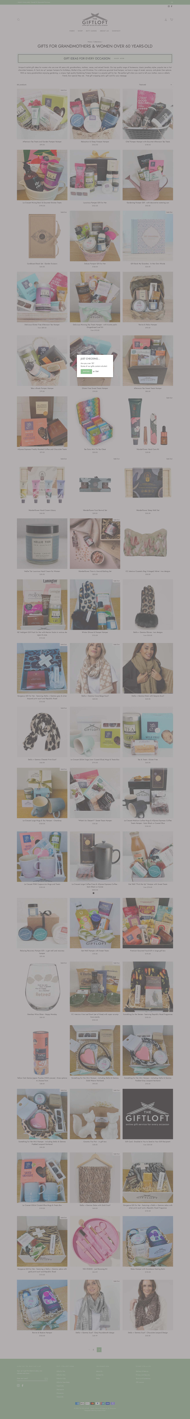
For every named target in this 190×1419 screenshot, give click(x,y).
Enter (86, 371)
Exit (97, 371)
